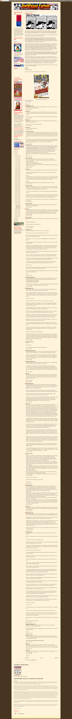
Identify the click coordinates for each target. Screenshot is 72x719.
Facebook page (21, 131)
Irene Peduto (28, 485)
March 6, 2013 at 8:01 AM (29, 125)
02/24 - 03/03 (18, 208)
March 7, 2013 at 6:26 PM (29, 648)
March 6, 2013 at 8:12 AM (29, 129)
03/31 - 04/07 (18, 199)
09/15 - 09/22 (18, 172)
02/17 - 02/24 (18, 209)
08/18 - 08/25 (18, 177)
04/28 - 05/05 (18, 195)
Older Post (56, 657)
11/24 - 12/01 (18, 161)
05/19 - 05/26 (18, 191)
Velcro (27, 119)
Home (42, 657)
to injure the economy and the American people (35, 38)
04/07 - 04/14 (18, 198)
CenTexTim (28, 217)
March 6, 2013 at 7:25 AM (29, 109)
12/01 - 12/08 (18, 160)
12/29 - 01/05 (18, 155)
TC (26, 208)
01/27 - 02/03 (18, 213)
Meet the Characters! (21, 713)
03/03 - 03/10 (18, 204)
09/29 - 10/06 (18, 170)
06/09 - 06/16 (18, 188)
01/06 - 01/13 (18, 216)
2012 (16, 217)
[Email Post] (32, 100)
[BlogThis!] (26, 101)
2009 (16, 221)
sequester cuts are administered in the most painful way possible (35, 57)
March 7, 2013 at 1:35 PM (29, 641)
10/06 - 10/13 (18, 169)
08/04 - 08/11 (18, 179)
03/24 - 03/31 (18, 200)
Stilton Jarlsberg (28, 105)
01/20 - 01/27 (18, 214)
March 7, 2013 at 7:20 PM (29, 653)
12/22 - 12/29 (18, 156)
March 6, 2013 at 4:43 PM (29, 451)
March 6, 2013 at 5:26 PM (29, 483)
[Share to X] (27, 101)
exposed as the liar (36, 152)
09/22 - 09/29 (18, 171)
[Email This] (25, 101)
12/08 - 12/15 (18, 159)
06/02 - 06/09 (18, 189)
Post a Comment (28, 655)
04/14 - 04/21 (18, 197)
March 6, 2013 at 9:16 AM (29, 183)
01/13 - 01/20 (18, 215)
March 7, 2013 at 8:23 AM (29, 510)
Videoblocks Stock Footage (17, 232)
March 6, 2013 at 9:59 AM (29, 215)
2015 (16, 152)
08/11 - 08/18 (18, 178)
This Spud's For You (18, 207)
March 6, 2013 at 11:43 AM (29, 275)
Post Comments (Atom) (32, 659)
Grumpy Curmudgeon (29, 277)
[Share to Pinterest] (30, 101)
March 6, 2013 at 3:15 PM (29, 381)
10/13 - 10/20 (18, 168)
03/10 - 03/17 (18, 203)
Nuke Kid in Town (18, 205)
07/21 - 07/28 (18, 181)
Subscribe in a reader (16, 63)
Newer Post (27, 657)
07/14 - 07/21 (18, 182)
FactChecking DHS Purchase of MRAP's (32, 281)
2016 (16, 151)
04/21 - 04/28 (18, 196)
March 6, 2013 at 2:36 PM (29, 371)
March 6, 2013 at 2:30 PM (29, 359)
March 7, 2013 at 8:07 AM (29, 504)
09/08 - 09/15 (18, 173)
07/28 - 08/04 (18, 180)
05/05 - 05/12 (18, 194)
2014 (16, 153)
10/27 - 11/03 (18, 165)
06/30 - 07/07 (18, 185)
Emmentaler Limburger (30, 624)
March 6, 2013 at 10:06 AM (29, 227)
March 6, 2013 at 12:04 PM (29, 286)
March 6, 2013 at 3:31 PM (29, 401)
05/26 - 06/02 (18, 190)
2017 (16, 150)
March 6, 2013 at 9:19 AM (29, 201)
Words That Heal (18, 206)
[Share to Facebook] (29, 101)
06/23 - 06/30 (18, 186)
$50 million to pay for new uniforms (44, 52)
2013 (16, 154)
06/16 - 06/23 (18, 187)
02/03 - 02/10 (18, 212)
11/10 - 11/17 (18, 163)
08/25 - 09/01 (18, 176)
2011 (16, 218)
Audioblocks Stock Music (17, 233)
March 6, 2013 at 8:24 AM (29, 156)
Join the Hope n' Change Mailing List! (19, 18)
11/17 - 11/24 (18, 162)
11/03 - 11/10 (18, 164)
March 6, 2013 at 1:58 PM (29, 348)
